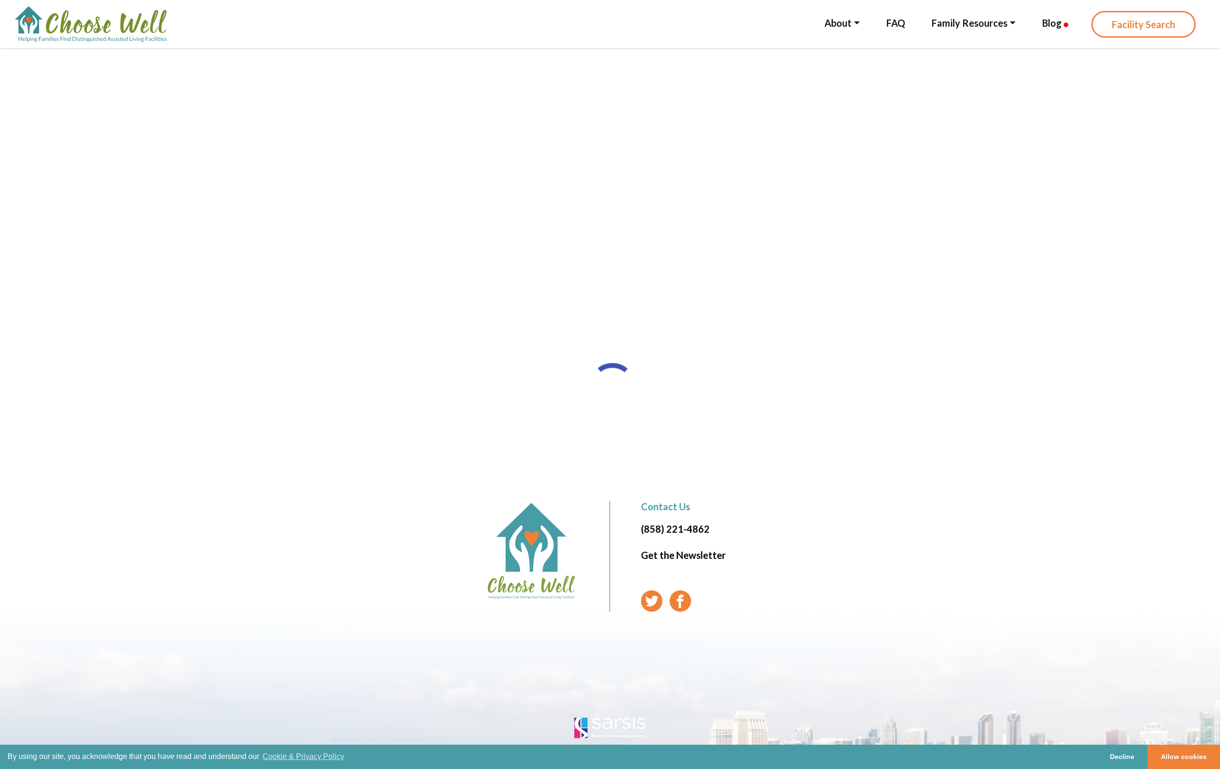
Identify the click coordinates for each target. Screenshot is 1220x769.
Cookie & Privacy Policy (303, 756)
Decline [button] (1122, 756)
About (838, 23)
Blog (1053, 23)
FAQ (895, 23)
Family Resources (969, 23)
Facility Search (1143, 24)
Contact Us (665, 506)
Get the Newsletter (683, 555)
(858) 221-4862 (675, 529)
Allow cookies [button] (1184, 756)
